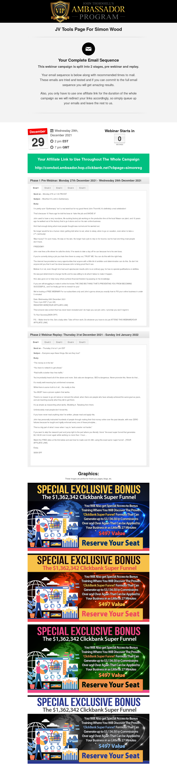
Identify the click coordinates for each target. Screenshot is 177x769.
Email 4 (71, 188)
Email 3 (59, 188)
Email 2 (48, 188)
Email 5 (82, 188)
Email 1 (36, 188)
